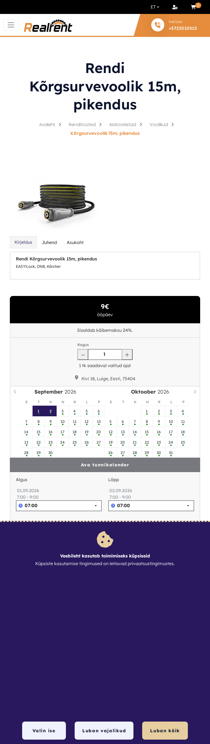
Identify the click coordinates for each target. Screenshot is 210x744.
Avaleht (47, 124)
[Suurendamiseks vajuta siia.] (56, 202)
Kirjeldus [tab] (23, 242)
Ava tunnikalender (105, 464)
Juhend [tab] (49, 242)
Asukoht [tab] (75, 242)
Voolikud (159, 124)
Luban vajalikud (104, 730)
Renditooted (83, 124)
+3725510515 (183, 28)
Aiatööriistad (123, 124)
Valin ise (44, 730)
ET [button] (153, 7)
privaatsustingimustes (151, 563)
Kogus (83, 344)
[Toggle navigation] (11, 24)
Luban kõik (165, 730)
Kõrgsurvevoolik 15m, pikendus (105, 133)
